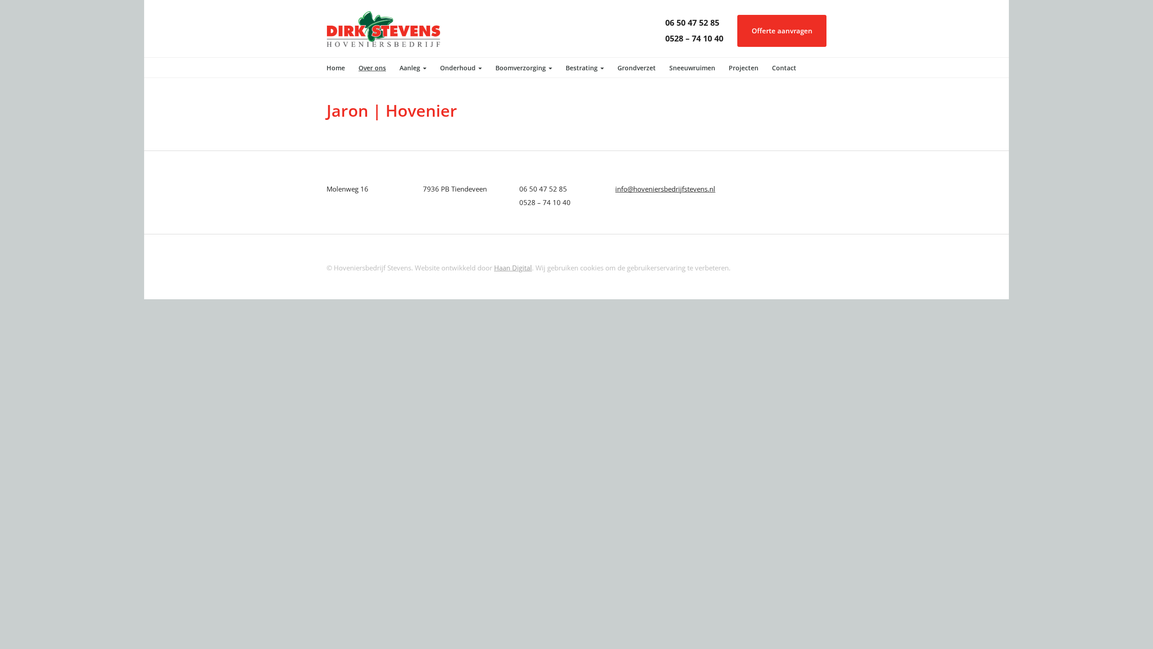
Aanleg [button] (410, 68)
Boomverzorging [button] (521, 68)
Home (336, 68)
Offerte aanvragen (782, 30)
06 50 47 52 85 (692, 22)
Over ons (372, 68)
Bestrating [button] (582, 68)
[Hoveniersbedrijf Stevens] (383, 27)
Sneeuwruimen (692, 68)
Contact (784, 68)
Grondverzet (636, 68)
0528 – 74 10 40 (694, 38)
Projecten (743, 68)
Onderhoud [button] (458, 68)
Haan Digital (513, 267)
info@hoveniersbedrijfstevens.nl (665, 188)
